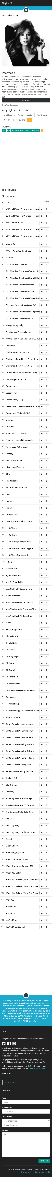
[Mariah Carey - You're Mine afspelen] (42, 920)
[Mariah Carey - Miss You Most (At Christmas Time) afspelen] (42, 609)
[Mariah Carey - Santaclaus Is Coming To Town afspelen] (42, 771)
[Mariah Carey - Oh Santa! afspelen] (42, 670)
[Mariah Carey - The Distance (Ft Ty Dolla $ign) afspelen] (42, 812)
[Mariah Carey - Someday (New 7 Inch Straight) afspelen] (42, 798)
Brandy (7, 120)
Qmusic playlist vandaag (37, 1006)
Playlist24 (7, 3)
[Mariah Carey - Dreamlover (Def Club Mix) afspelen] (42, 413)
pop (4, 130)
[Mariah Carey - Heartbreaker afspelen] (42, 481)
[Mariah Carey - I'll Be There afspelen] (42, 528)
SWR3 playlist (42, 1013)
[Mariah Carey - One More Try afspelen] (42, 677)
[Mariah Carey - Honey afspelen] (42, 501)
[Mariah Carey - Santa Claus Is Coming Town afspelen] (42, 765)
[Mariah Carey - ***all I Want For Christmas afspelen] (42, 251)
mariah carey (34, 130)
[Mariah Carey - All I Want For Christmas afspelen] (42, 264)
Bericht (5, 1130)
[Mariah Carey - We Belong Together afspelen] (42, 853)
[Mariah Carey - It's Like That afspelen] (42, 569)
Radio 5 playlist (32, 1018)
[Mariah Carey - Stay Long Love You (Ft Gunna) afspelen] (42, 805)
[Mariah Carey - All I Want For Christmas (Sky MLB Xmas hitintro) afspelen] (42, 278)
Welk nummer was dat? (39, 1003)
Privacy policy (27, 1172)
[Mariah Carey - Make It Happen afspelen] (42, 596)
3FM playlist (10, 1008)
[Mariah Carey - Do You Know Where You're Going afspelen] (42, 373)
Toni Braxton (42, 115)
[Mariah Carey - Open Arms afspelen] (42, 697)
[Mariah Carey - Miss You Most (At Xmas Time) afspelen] (42, 616)
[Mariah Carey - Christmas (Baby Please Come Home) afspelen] (42, 359)
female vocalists (17, 130)
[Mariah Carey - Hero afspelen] (42, 494)
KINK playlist (27, 1016)
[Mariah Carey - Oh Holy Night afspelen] (42, 656)
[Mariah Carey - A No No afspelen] (42, 258)
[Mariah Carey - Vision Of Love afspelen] (42, 846)
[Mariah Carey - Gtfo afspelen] (42, 474)
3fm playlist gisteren (21, 1011)
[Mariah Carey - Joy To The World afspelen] (42, 575)
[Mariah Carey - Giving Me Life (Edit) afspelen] (42, 467)
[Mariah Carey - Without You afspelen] (42, 907)
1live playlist (23, 1008)
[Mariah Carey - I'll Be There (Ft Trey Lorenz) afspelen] (42, 542)
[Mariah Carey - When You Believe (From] (42, 880)
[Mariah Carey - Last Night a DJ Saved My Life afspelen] (42, 589)
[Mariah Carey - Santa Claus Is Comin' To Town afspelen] (42, 731)
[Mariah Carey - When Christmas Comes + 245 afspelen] (42, 866)
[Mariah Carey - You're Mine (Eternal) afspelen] (42, 927)
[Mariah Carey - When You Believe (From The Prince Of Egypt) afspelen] (42, 893)
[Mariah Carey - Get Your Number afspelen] (42, 460)
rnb (8, 130)
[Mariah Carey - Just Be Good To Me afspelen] (42, 582)
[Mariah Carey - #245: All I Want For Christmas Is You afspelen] (42, 216)
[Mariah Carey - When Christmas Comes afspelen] (42, 859)
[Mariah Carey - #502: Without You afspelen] (42, 223)
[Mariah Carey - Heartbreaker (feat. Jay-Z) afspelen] (42, 488)
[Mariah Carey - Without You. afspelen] (42, 913)
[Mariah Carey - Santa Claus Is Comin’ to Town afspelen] (42, 738)
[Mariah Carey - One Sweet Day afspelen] (42, 683)
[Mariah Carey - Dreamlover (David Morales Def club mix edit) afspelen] (42, 406)
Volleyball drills (33, 1000)
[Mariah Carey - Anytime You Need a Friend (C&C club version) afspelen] (42, 339)
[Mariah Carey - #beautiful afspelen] (42, 244)
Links (48, 1172)
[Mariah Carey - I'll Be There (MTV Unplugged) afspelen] (42, 548)
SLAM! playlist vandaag (14, 1006)
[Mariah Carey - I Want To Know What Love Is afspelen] (42, 521)
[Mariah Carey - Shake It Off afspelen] (42, 778)
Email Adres (7, 1107)
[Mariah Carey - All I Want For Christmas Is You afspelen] (42, 291)
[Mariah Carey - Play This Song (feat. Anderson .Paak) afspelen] (42, 711)
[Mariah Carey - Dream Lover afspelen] (42, 386)
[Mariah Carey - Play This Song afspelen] (42, 704)
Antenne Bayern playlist (13, 1018)
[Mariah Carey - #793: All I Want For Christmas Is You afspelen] (42, 236)
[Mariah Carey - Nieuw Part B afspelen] (42, 636)
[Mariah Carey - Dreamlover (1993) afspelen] (42, 400)
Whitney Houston (25, 115)
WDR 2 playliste (29, 1021)
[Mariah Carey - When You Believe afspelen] (42, 873)
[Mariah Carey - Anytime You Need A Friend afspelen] (42, 332)
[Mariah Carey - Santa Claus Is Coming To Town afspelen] (42, 744)
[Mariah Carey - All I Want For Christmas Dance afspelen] (42, 285)
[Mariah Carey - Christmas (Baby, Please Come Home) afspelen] (42, 366)
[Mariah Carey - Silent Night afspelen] (42, 785)
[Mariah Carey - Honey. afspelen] (42, 508)
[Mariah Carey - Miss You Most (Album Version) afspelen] (42, 602)
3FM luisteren (27, 1013)
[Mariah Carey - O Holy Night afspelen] (42, 643)
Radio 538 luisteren (10, 1013)
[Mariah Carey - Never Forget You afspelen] (42, 629)
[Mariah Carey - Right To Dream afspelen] (42, 717)
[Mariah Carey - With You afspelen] (42, 900)
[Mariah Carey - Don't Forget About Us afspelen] (42, 379)
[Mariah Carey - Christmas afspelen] (42, 346)
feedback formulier (37, 1068)
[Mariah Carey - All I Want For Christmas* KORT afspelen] (42, 318)
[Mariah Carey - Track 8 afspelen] (42, 839)
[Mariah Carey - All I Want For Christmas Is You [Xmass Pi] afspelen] (42, 312)
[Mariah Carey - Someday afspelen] (42, 792)
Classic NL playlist (12, 1016)
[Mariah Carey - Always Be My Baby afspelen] (42, 325)
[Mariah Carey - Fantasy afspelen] (42, 454)
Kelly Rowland (19, 120)
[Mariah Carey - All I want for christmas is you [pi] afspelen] (42, 305)
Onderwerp (7, 1116)
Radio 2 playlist (20, 1003)
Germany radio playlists (13, 1000)
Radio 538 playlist (40, 1011)
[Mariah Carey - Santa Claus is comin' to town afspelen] (42, 724)
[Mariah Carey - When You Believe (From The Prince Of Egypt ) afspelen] (42, 886)
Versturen (44, 1161)
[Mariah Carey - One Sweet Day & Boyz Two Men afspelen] (42, 690)
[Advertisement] (26, 159)
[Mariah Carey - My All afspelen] (42, 623)
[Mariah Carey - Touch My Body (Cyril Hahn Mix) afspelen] (42, 832)
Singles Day (41, 1016)
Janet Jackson (9, 115)
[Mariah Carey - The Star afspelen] (42, 819)
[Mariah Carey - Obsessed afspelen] (42, 650)
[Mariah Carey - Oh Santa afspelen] (42, 663)
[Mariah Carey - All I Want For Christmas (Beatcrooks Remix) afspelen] (42, 271)
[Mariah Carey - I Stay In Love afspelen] (42, 515)
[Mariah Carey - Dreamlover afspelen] (42, 393)
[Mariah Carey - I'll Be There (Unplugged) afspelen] (42, 555)
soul (26, 130)
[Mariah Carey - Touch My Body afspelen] (42, 825)
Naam (4, 1098)
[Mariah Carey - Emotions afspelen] (42, 427)
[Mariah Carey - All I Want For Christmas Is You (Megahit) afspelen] (42, 298)
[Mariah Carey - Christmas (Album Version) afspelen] (42, 352)
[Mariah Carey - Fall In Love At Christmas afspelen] (42, 447)
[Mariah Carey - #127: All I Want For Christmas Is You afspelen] (42, 209)
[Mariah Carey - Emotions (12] (42, 433)
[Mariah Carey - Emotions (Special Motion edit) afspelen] (42, 440)
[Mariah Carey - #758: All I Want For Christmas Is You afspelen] (42, 229)
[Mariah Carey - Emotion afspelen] (42, 420)
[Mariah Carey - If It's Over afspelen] (42, 562)
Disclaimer (39, 1172)
